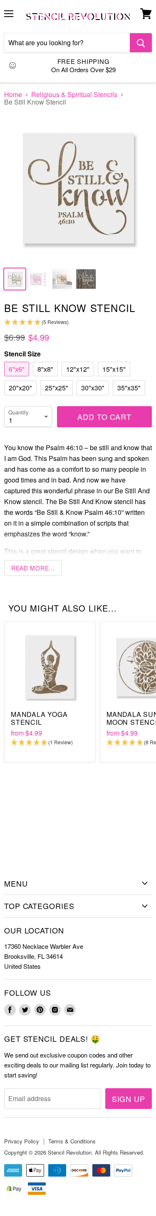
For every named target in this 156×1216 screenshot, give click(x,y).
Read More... (32, 568)
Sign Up (128, 1098)
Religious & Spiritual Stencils (74, 94)
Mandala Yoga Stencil (39, 718)
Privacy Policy (21, 1141)
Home (13, 94)
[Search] (141, 42)
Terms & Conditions (72, 1141)
